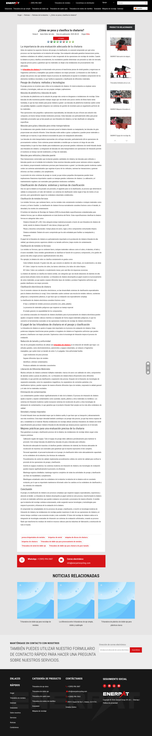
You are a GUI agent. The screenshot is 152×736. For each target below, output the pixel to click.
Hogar (12, 693)
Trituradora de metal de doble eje (34, 546)
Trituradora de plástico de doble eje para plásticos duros (116, 623)
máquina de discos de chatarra (76, 537)
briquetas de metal (55, 537)
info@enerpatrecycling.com (78, 563)
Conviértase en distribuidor (85, 3)
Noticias (13, 722)
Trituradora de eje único (40, 686)
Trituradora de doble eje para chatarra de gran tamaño (69, 546)
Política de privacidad (110, 703)
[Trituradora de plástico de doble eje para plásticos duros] (116, 600)
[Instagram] (119, 686)
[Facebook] (104, 686)
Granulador (36, 706)
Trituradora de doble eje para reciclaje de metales (35, 623)
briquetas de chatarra (30, 542)
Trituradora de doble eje (40, 691)
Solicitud (13, 703)
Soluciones (14, 708)
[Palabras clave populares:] (146, 3)
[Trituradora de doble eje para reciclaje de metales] (35, 600)
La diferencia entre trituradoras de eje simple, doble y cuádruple (76, 623)
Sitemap (136, 700)
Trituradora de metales (62, 3)
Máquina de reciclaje (39, 711)
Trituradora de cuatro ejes (41, 696)
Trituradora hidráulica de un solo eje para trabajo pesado (120, 83)
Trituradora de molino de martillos (43, 701)
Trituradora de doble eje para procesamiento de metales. (61, 542)
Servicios (13, 718)
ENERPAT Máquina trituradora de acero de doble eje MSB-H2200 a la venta (120, 109)
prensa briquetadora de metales (33, 537)
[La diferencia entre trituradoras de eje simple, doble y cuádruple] (76, 600)
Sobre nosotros (15, 713)
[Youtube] (114, 686)
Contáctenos (14, 727)
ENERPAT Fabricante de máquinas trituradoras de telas (120, 56)
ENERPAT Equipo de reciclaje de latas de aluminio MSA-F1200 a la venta (120, 136)
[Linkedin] (109, 686)
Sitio (88, 34)
